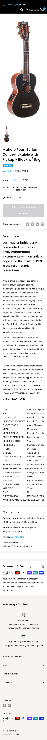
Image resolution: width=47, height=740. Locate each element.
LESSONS (34, 10)
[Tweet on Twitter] (37, 224)
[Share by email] (42, 224)
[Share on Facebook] (28, 224)
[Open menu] (4, 5)
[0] (42, 9)
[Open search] (21, 9)
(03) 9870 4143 (17, 537)
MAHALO (7, 171)
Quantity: (7, 197)
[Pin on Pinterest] (32, 224)
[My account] (27, 9)
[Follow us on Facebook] (4, 705)
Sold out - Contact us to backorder (23, 210)
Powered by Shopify (11, 734)
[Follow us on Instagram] (9, 705)
